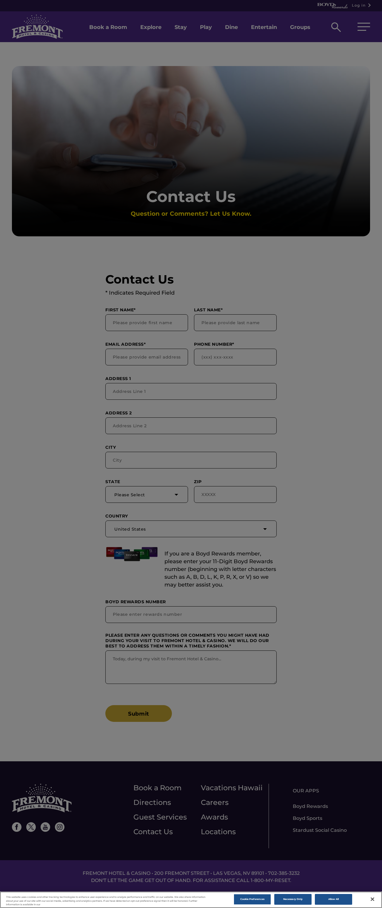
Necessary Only (293, 899)
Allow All (333, 899)
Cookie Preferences (252, 899)
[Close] (372, 899)
